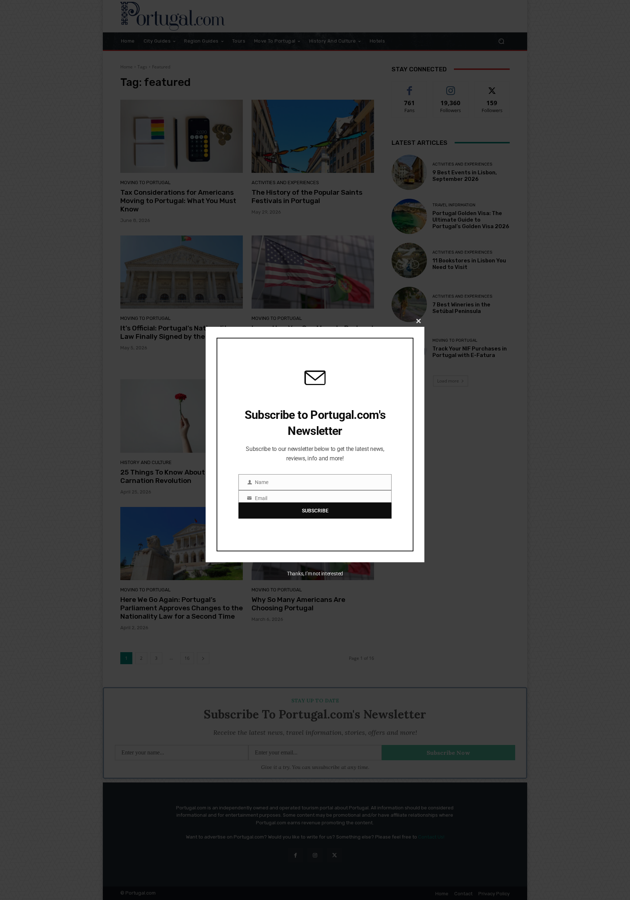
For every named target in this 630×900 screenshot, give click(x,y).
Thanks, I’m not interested (315, 573)
